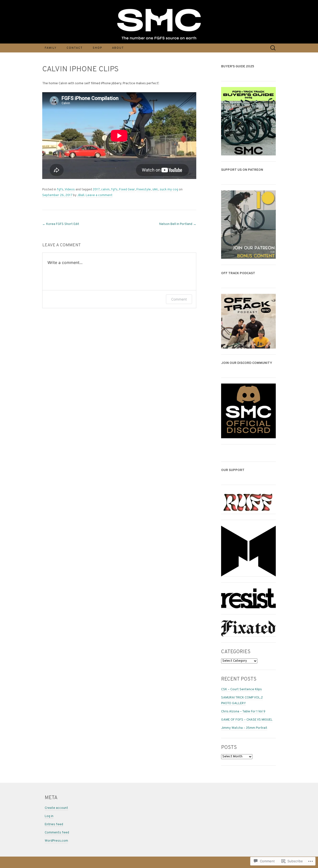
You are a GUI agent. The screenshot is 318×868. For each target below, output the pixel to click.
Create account (56, 808)
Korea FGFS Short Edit (60, 224)
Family (51, 48)
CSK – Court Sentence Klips (241, 690)
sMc (155, 190)
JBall (80, 195)
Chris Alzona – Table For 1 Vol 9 (243, 712)
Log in (49, 816)
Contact (75, 48)
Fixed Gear (127, 190)
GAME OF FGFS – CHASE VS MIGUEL (247, 720)
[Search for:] (273, 48)
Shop (97, 48)
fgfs (60, 190)
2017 (96, 190)
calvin (105, 190)
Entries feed (54, 824)
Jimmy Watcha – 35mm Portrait (244, 728)
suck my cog (169, 190)
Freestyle (143, 190)
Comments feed (57, 833)
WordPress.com (56, 841)
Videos (70, 190)
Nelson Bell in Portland (177, 224)
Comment (179, 299)
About (118, 48)
